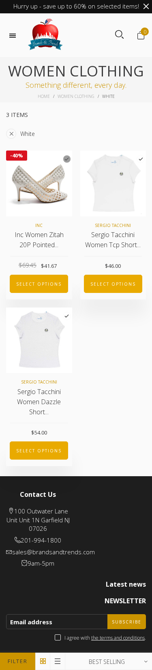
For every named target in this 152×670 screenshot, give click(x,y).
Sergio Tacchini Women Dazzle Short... (39, 401)
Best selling (107, 662)
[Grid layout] (42, 661)
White (27, 134)
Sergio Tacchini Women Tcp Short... (113, 239)
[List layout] (57, 661)
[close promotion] (146, 6)
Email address (31, 622)
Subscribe (126, 622)
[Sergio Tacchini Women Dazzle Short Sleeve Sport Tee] (39, 340)
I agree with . (105, 637)
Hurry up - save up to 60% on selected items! (76, 6)
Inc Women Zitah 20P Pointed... (39, 239)
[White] (141, 159)
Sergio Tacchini (113, 225)
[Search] (119, 35)
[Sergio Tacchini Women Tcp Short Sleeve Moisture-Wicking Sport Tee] (113, 183)
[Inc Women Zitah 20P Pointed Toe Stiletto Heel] (39, 183)
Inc (39, 225)
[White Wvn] (67, 159)
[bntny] (45, 35)
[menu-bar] (14, 35)
